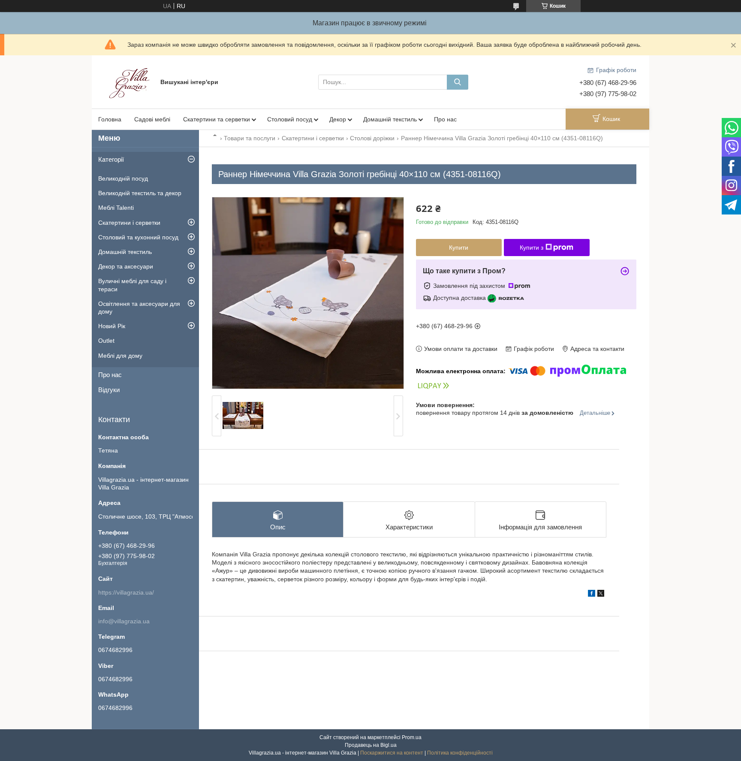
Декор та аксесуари (125, 266)
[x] (600, 594)
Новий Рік (111, 326)
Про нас (445, 119)
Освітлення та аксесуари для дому (139, 307)
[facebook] (591, 594)
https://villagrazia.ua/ (126, 592)
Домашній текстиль (390, 119)
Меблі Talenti (116, 207)
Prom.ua (412, 737)
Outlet (106, 340)
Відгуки (109, 389)
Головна (109, 119)
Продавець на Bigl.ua (371, 745)
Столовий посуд (289, 119)
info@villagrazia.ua (124, 621)
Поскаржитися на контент (391, 753)
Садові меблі (152, 119)
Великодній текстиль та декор (139, 193)
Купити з (531, 247)
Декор (337, 119)
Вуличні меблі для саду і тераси (132, 285)
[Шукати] (457, 82)
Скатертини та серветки (216, 119)
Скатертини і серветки (313, 138)
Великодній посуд (123, 178)
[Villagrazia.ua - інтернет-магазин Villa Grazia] (130, 81)
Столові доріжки (372, 138)
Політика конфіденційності (460, 753)
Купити (458, 247)
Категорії (111, 159)
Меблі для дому (120, 355)
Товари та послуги (249, 138)
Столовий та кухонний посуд (138, 237)
